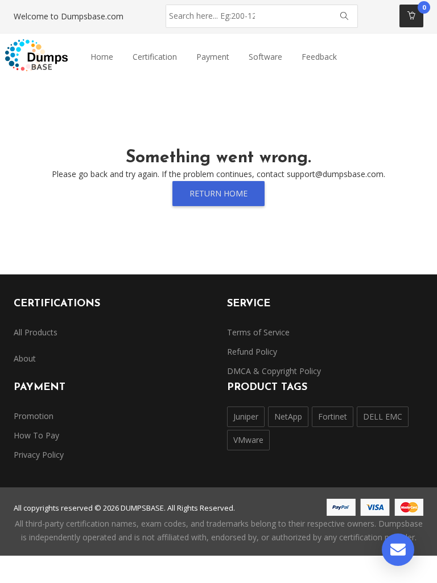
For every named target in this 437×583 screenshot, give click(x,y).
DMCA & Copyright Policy (274, 371)
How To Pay (36, 435)
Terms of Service (258, 332)
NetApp (288, 416)
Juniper (245, 416)
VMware (248, 439)
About (25, 358)
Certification (155, 56)
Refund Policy (252, 351)
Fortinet (332, 416)
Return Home (218, 193)
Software (265, 56)
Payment (212, 56)
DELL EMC (382, 416)
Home (101, 56)
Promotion (33, 415)
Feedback (319, 56)
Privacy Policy (39, 454)
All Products (35, 332)
